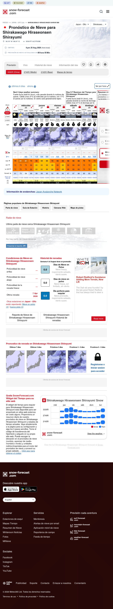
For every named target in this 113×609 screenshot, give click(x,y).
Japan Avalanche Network (49, 191)
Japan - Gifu (18, 23)
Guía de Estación (30, 207)
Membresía (39, 518)
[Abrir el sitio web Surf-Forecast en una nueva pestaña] (7, 3)
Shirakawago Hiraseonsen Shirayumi (43, 23)
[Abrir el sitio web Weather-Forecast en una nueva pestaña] (40, 3)
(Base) (47, 72)
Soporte (33, 583)
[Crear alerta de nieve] (91, 64)
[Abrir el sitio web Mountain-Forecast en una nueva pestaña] (18, 3)
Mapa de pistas (77, 207)
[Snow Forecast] (15, 11)
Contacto (45, 583)
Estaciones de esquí (13, 518)
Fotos (5, 536)
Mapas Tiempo (10, 523)
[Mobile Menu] (107, 11)
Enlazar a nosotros (62, 583)
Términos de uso (9, 596)
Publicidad (21, 583)
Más (7, 138)
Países (5, 23)
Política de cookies (47, 596)
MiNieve (7, 541)
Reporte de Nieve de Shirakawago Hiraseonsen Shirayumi (22, 317)
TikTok (6, 566)
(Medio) (30, 72)
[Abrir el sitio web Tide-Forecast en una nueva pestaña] (30, 3)
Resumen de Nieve (12, 527)
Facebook (7, 557)
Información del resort (69, 65)
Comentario (80, 583)
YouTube (7, 570)
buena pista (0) (16, 307)
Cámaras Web (60, 207)
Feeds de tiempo (42, 536)
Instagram (7, 561)
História (45, 207)
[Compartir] (98, 64)
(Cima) (14, 72)
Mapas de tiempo (64, 72)
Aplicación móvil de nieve (46, 527)
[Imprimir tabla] (105, 64)
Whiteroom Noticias (12, 532)
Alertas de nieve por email (46, 523)
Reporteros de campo (44, 532)
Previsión (11, 65)
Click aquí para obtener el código (20, 452)
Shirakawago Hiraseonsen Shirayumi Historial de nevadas (56, 317)
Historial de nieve (43, 65)
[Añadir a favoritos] (84, 64)
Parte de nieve (12, 207)
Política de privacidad (27, 596)
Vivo (25, 65)
